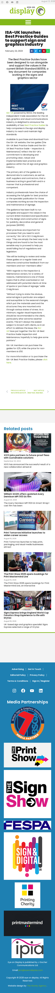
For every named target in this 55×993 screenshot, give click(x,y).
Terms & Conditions (17, 681)
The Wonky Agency (36, 985)
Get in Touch (34, 669)
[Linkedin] (17, 2)
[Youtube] (12, 2)
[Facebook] (7, 2)
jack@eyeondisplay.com (30, 970)
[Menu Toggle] (28, 22)
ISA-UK (9, 112)
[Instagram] (2, 2)
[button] (32, 51)
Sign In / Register (41, 681)
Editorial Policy (18, 675)
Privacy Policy (37, 675)
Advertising (18, 669)
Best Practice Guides (34, 125)
